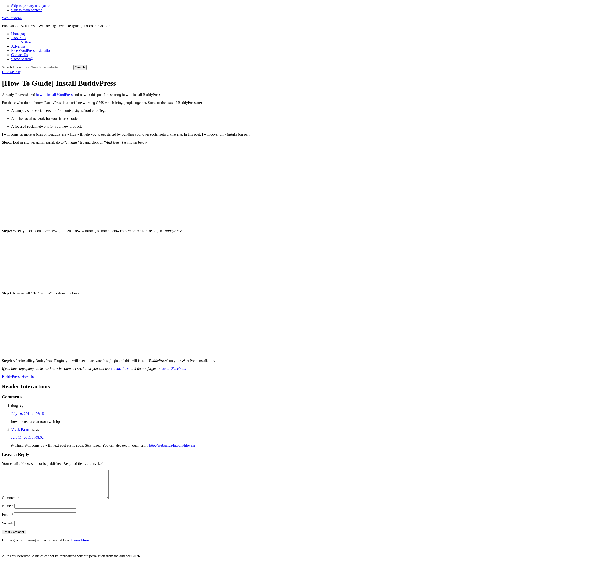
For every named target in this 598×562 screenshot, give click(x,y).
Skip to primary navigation (30, 6)
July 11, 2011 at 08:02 (27, 437)
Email (7, 514)
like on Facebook (173, 369)
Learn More (80, 540)
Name (8, 506)
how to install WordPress (54, 95)
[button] (22, 59)
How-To (27, 376)
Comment (10, 498)
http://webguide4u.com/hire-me (172, 445)
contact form (120, 369)
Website (8, 523)
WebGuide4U (12, 18)
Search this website (16, 67)
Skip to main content (26, 10)
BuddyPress (11, 376)
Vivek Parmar (21, 429)
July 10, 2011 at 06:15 (27, 414)
